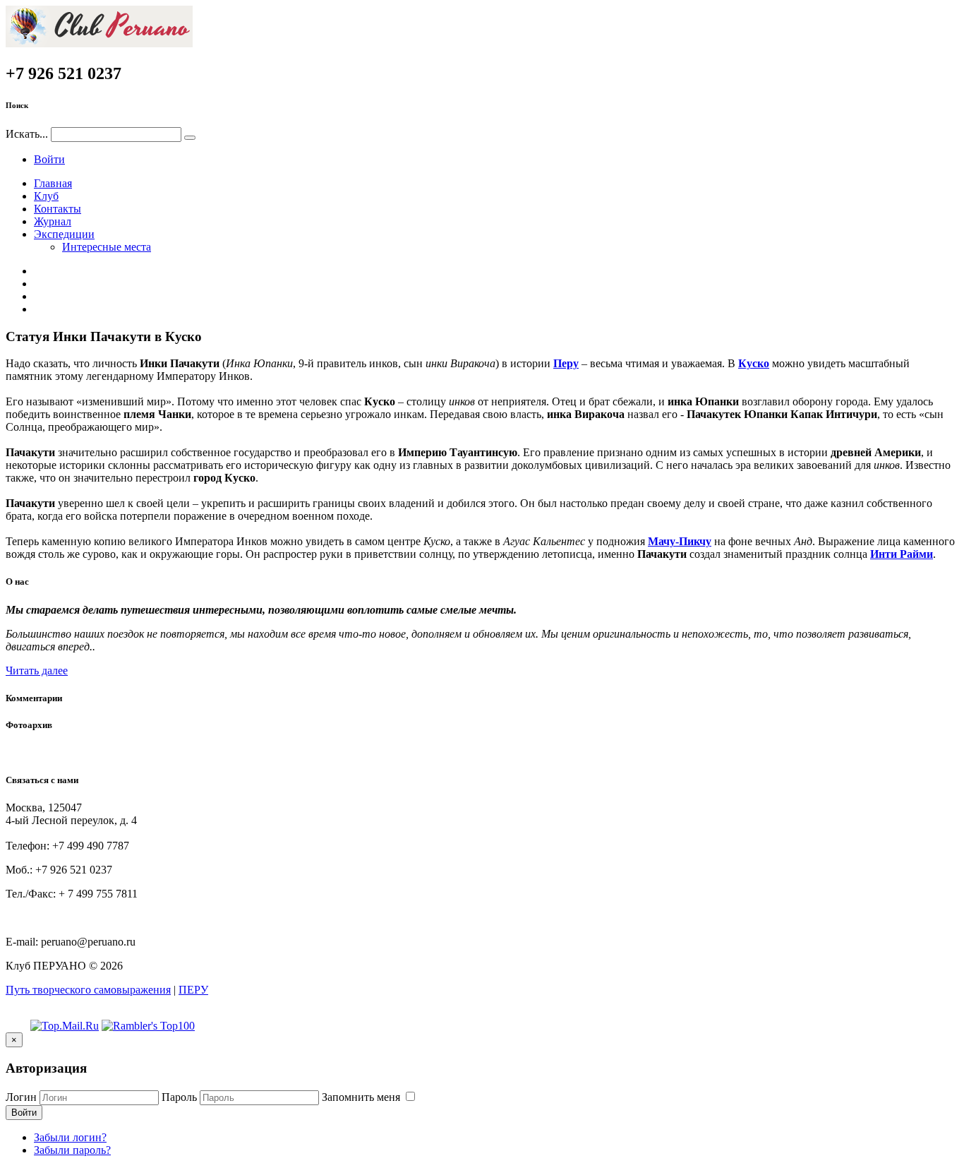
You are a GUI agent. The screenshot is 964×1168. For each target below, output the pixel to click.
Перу (566, 363)
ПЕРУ (193, 990)
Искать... (27, 134)
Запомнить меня (362, 1097)
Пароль (179, 1097)
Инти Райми (901, 554)
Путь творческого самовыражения (88, 990)
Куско (753, 363)
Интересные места (106, 247)
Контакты (57, 209)
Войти (49, 159)
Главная (53, 183)
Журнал (52, 221)
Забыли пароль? (72, 1150)
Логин (21, 1097)
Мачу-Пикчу (679, 541)
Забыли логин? (70, 1137)
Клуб (46, 196)
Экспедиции (64, 234)
